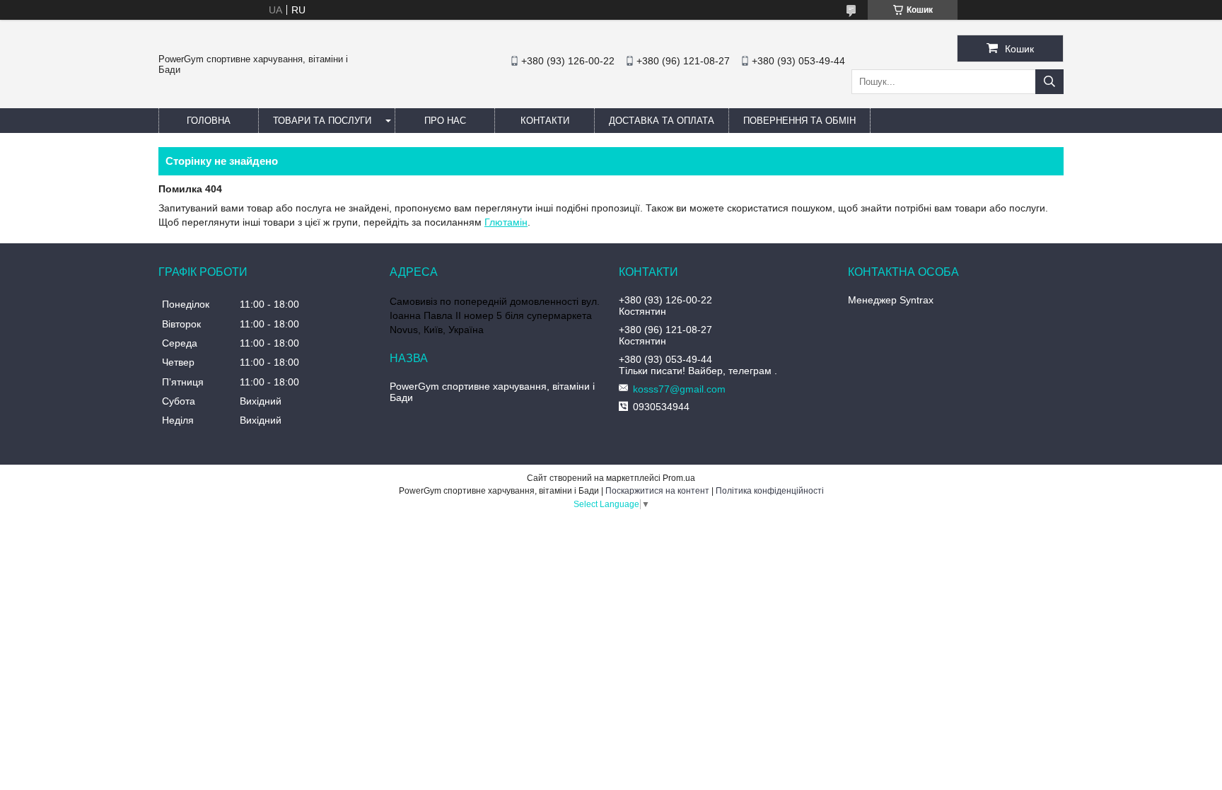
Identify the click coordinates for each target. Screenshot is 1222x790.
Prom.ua (679, 478)
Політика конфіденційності (770, 491)
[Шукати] (1049, 81)
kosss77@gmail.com (679, 389)
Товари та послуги (322, 120)
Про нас (445, 120)
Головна (209, 120)
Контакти (544, 120)
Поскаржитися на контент (657, 491)
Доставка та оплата (661, 120)
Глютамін (506, 222)
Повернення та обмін (799, 120)
